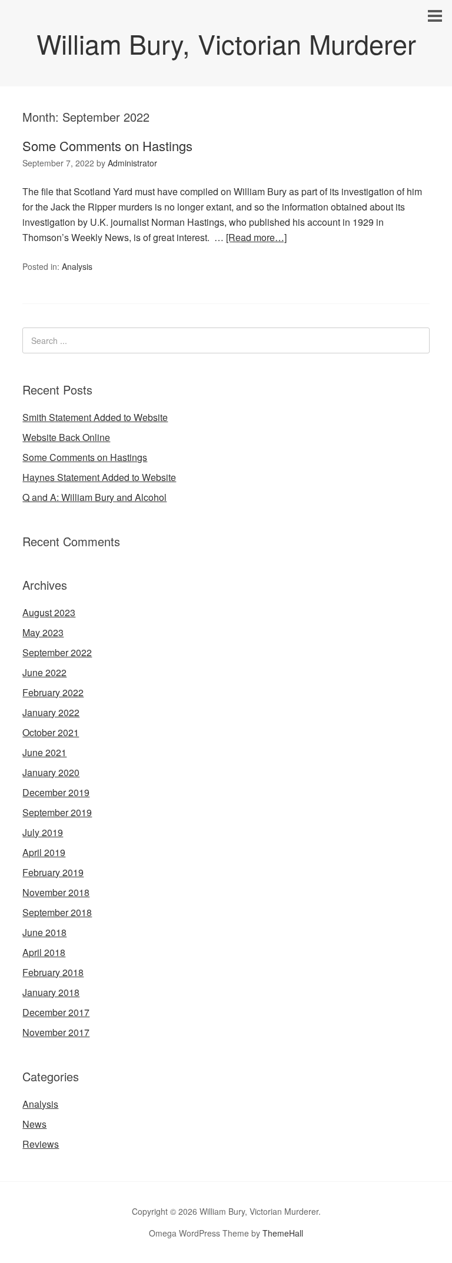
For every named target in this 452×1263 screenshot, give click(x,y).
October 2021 (50, 732)
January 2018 (50, 992)
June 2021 (44, 752)
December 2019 (55, 792)
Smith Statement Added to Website (95, 417)
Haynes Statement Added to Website (99, 477)
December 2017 (55, 1012)
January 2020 (50, 772)
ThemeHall (282, 1233)
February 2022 (53, 692)
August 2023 (48, 612)
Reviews (40, 1144)
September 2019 (57, 812)
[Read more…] (256, 237)
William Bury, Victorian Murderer (226, 43)
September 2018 (57, 912)
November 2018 (55, 892)
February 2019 (53, 872)
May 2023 (43, 632)
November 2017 (55, 1032)
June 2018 (44, 932)
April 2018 (43, 952)
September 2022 (57, 652)
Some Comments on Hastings (107, 145)
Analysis (77, 266)
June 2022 (44, 672)
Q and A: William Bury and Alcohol (94, 497)
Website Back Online (66, 437)
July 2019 (42, 832)
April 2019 (43, 852)
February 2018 (53, 972)
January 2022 (50, 712)
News (34, 1124)
